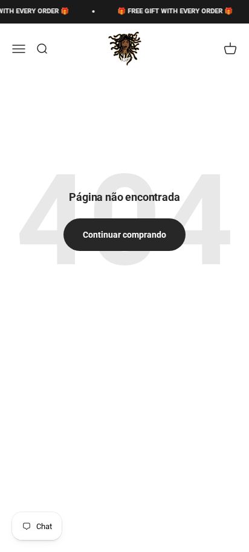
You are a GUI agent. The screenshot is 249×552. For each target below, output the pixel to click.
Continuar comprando (124, 235)
